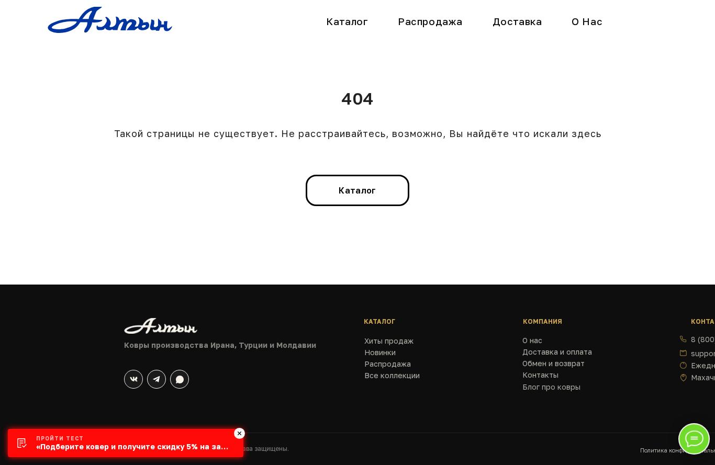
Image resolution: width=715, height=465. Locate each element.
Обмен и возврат (553, 363)
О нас (532, 340)
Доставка (517, 21)
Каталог (347, 21)
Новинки (380, 352)
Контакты (540, 374)
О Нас (587, 21)
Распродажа (430, 21)
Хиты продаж (389, 340)
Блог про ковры (551, 386)
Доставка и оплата (557, 351)
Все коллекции (392, 375)
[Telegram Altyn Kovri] (156, 379)
